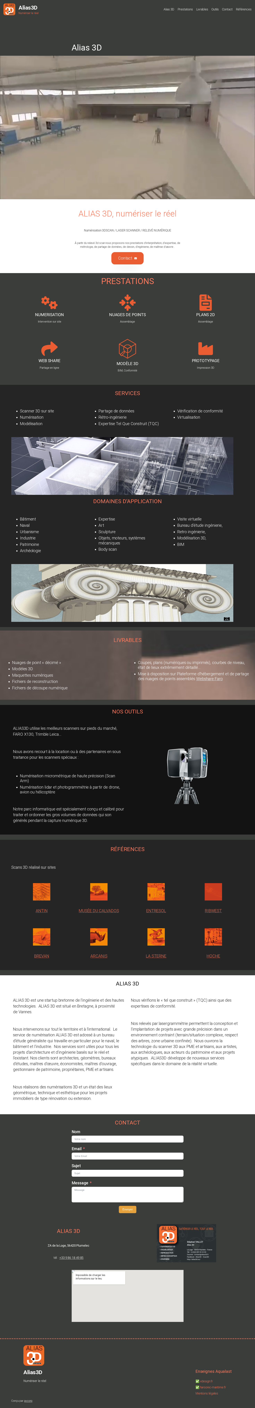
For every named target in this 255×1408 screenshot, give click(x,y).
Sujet (76, 1165)
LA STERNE (156, 956)
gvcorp (28, 1400)
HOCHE (213, 956)
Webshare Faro (209, 678)
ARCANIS (98, 956)
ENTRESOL (156, 910)
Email (77, 1148)
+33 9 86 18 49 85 (71, 1257)
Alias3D (28, 7)
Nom (76, 1131)
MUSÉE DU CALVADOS (99, 910)
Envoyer (127, 1209)
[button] (127, 258)
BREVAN (41, 956)
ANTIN (42, 910)
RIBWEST (213, 910)
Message (80, 1183)
